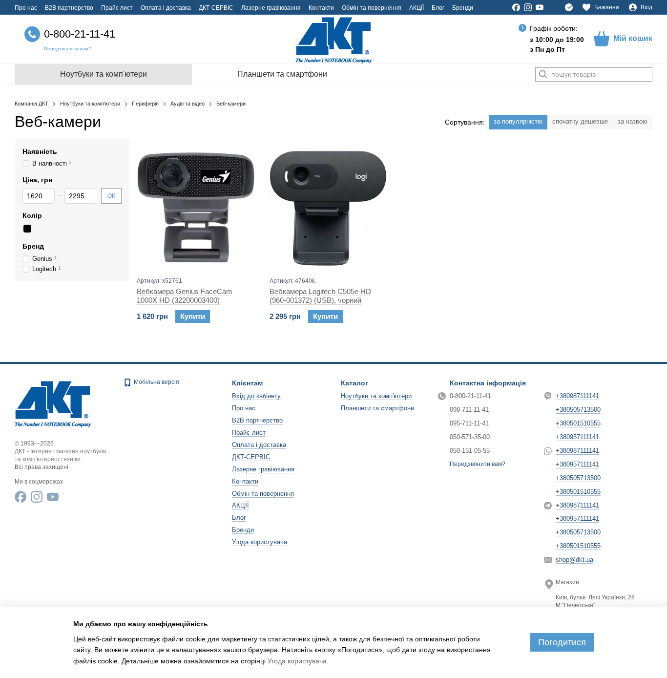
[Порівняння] (569, 7)
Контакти (321, 7)
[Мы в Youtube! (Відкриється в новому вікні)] (539, 7)
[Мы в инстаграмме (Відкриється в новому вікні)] (528, 7)
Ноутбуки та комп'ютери (103, 74)
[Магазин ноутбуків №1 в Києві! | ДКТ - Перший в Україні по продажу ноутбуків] (53, 402)
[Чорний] (27, 229)
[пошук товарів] (543, 74)
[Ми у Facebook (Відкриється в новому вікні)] (516, 7)
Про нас (26, 7)
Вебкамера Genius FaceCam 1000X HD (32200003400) (184, 295)
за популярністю (518, 121)
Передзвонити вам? (67, 48)
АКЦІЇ (416, 7)
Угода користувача (259, 542)
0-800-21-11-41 (79, 34)
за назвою (632, 121)
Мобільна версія (155, 382)
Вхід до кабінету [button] (256, 396)
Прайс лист (117, 7)
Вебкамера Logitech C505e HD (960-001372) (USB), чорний (320, 295)
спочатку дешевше (580, 121)
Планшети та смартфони (282, 74)
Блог (438, 7)
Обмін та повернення (371, 7)
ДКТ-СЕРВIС (216, 7)
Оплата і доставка (166, 7)
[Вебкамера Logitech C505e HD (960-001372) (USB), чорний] (329, 208)
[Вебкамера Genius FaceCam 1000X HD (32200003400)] (196, 208)
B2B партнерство (69, 7)
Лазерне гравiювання (271, 7)
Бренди (462, 7)
